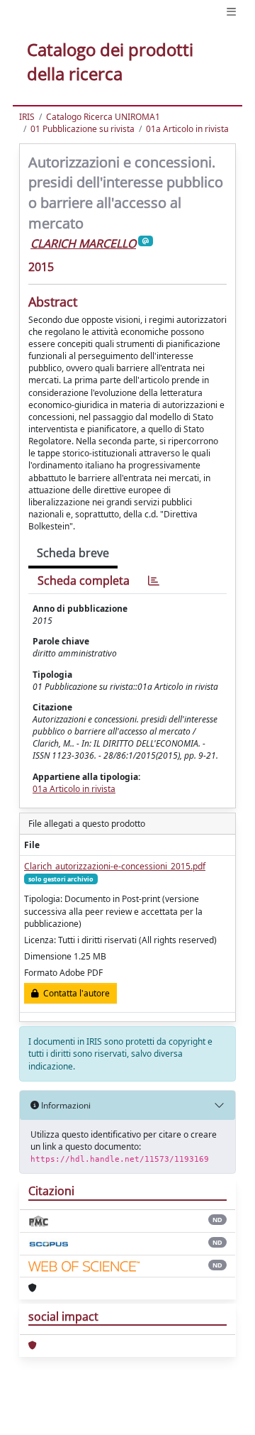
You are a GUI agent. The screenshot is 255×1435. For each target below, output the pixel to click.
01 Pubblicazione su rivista (82, 129)
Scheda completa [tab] (84, 580)
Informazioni (65, 1105)
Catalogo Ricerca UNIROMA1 (103, 117)
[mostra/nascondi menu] (231, 11)
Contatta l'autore (74, 993)
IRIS (27, 117)
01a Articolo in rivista (187, 129)
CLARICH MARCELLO (83, 243)
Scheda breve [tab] (73, 553)
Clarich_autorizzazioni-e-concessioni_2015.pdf (114, 866)
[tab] (154, 581)
